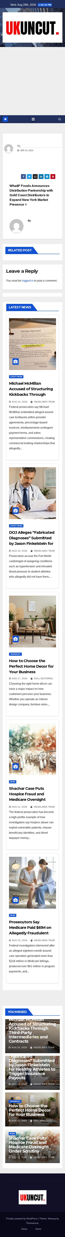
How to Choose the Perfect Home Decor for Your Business (31, 666)
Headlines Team (44, 402)
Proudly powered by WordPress (22, 1218)
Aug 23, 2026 (19, 551)
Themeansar (32, 1223)
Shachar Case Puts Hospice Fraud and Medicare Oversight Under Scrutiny (29, 1145)
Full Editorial (43, 678)
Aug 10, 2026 (19, 940)
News (12, 782)
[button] (59, 119)
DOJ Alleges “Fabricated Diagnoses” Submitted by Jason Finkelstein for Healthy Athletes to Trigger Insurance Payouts (32, 1064)
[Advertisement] (32, 81)
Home (24, 1229)
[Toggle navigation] (33, 119)
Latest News (16, 377)
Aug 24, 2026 (19, 402)
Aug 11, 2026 (19, 807)
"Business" (15, 654)
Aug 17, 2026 (19, 678)
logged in (27, 280)
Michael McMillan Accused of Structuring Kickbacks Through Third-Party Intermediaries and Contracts (32, 1030)
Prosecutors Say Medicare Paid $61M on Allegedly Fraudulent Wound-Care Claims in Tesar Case (30, 933)
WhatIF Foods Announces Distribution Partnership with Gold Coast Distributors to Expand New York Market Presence (31, 195)
